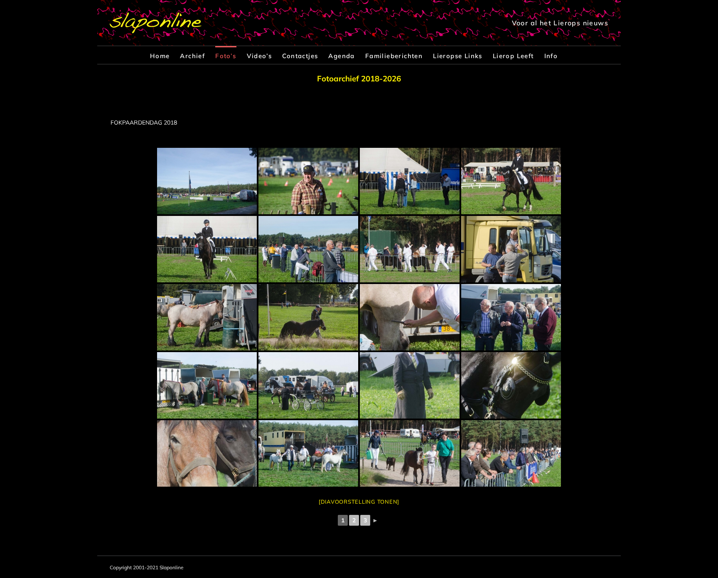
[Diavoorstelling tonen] (359, 501)
